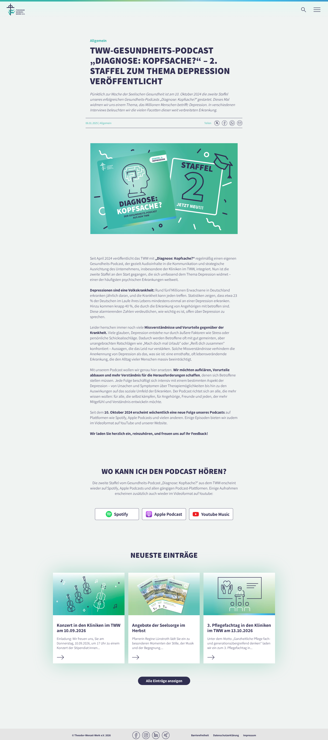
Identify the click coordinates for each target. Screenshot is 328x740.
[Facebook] (136, 735)
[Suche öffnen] (305, 11)
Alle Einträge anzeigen (164, 680)
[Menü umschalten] (316, 9)
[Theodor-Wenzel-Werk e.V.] (16, 9)
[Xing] (166, 735)
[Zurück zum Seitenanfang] (317, 729)
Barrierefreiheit (200, 735)
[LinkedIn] (156, 735)
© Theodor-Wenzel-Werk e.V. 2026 (91, 735)
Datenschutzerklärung (226, 735)
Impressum (249, 735)
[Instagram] (146, 735)
